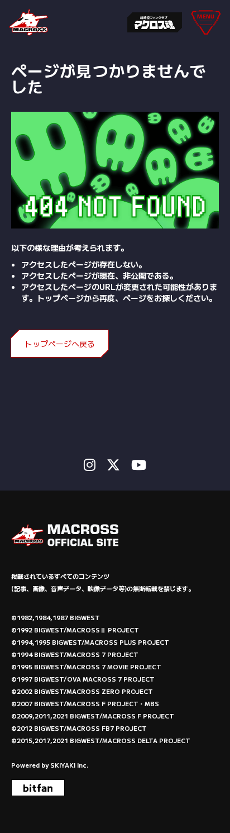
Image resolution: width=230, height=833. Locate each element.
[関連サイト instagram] (89, 464)
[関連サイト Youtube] (138, 464)
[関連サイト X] (113, 464)
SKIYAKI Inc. (69, 764)
